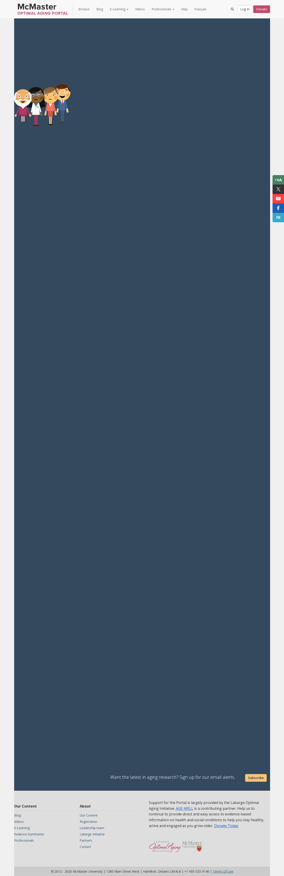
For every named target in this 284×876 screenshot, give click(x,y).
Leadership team (92, 828)
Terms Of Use (223, 871)
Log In (244, 9)
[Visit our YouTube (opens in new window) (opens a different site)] (278, 198)
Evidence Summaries (29, 834)
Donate (261, 9)
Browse (84, 9)
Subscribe (256, 778)
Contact (85, 847)
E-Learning (22, 828)
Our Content (89, 815)
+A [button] (278, 180)
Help (184, 9)
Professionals (24, 840)
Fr (278, 217)
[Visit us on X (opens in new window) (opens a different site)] (278, 189)
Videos (140, 9)
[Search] (232, 9)
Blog (99, 9)
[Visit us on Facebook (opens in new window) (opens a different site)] (278, 208)
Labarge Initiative (92, 834)
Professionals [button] (162, 9)
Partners (86, 840)
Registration (88, 821)
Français (200, 9)
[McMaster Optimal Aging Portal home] (165, 844)
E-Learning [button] (118, 9)
